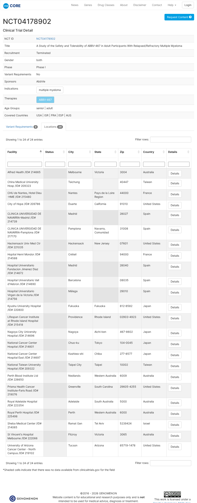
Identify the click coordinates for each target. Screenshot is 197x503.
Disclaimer (139, 5)
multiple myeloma (50, 89)
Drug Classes (106, 5)
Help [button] (171, 5)
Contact (157, 5)
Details (175, 173)
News (74, 5)
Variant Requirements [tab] (21, 126)
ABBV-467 (45, 99)
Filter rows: (142, 139)
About (124, 5)
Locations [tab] (53, 126)
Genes (88, 5)
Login (187, 5)
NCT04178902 (45, 38)
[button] (41, 152)
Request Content (178, 17)
